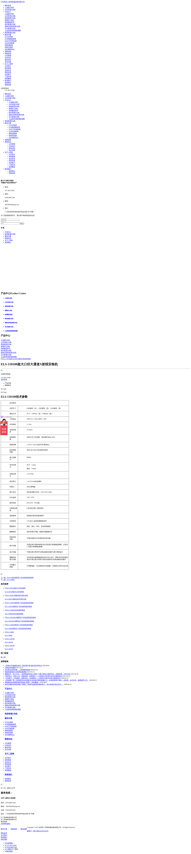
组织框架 (12, 156)
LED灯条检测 (13, 131)
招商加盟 (8, 140)
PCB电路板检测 (14, 127)
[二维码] (8, 849)
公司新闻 (12, 144)
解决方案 (8, 123)
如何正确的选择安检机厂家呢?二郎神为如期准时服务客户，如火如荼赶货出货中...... (34, 684)
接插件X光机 (13, 108)
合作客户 (12, 162)
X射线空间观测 (10, 668)
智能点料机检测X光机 (16, 114)
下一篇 (8, 580)
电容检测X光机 (14, 106)
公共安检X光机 (10, 98)
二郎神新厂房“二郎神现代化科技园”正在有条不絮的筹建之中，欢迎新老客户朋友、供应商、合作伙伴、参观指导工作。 (47, 680)
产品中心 (8, 100)
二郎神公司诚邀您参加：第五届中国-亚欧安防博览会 (23, 665)
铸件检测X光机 (14, 112)
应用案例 (12, 167)
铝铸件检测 (13, 135)
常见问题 (12, 150)
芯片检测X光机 (14, 117)
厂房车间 (12, 165)
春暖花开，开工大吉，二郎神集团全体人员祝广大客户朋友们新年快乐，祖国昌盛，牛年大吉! (38, 674)
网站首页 (8, 94)
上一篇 (17, 577)
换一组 (3, 657)
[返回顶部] (9, 851)
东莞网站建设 (5, 824)
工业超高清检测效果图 (17, 119)
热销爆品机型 (13, 110)
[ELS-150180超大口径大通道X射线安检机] (16, 359)
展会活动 (12, 148)
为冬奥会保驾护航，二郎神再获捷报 (17, 670)
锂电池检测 (13, 133)
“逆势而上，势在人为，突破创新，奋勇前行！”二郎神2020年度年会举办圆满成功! (33, 676)
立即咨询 (4, 379)
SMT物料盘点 (13, 137)
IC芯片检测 (13, 125)
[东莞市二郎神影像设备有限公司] (13, 2)
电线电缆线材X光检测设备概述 (16, 672)
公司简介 (12, 154)
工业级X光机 (9, 96)
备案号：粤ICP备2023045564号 (37, 831)
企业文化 (12, 158)
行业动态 (12, 146)
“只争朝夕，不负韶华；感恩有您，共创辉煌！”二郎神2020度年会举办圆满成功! (33, 678)
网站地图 (23, 829)
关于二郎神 (9, 152)
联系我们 (8, 169)
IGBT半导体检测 (14, 129)
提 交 (21, 223)
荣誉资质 (12, 160)
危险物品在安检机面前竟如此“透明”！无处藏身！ (22, 682)
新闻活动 (8, 142)
